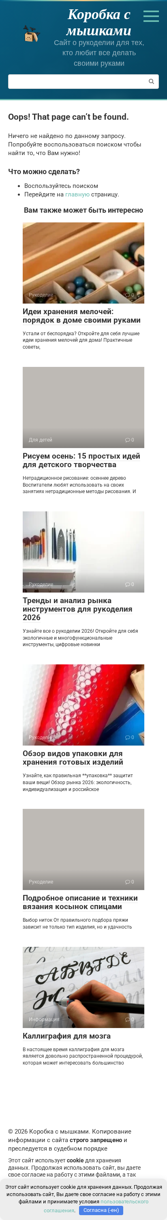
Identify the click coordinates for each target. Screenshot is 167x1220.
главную (77, 194)
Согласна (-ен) (101, 1210)
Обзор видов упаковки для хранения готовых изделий (73, 758)
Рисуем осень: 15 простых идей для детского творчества (81, 460)
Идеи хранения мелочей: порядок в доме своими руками (82, 316)
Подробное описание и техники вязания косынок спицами (80, 902)
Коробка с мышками (98, 21)
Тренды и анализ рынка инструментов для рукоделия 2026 (78, 609)
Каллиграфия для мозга (67, 1036)
